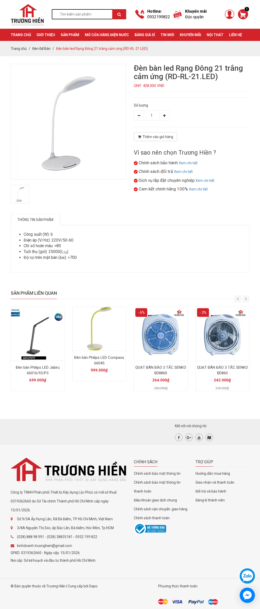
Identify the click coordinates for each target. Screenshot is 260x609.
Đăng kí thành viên (210, 500)
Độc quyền (194, 16)
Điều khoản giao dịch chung (155, 500)
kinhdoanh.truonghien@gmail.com (44, 546)
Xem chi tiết (188, 163)
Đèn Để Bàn (41, 49)
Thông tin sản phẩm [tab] (35, 220)
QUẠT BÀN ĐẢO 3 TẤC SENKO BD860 (222, 370)
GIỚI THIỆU (46, 35)
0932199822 (158, 16)
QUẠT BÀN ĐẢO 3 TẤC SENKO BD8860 (160, 370)
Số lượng (141, 105)
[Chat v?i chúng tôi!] (247, 595)
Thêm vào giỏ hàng (157, 137)
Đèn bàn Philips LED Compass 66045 (99, 360)
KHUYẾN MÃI (190, 35)
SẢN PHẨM (70, 35)
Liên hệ (235, 35)
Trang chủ (19, 49)
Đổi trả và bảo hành (211, 491)
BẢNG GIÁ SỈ (145, 35)
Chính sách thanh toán (152, 518)
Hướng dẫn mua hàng (213, 473)
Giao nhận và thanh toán (215, 482)
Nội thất (215, 35)
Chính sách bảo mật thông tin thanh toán (157, 486)
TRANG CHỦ (21, 35)
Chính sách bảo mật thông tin (157, 473)
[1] (243, 14)
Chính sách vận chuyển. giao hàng (160, 509)
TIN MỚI (167, 35)
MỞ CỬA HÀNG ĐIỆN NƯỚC (107, 35)
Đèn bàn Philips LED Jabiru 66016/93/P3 (38, 370)
